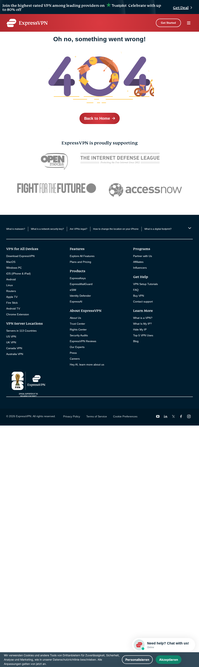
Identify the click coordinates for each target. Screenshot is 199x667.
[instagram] (189, 416)
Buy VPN (138, 295)
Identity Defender (80, 295)
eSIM (73, 289)
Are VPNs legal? (78, 229)
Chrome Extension (17, 314)
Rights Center (78, 329)
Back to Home (97, 118)
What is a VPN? (142, 317)
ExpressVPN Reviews (83, 341)
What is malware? (15, 229)
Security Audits (79, 335)
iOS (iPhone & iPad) (18, 273)
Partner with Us (142, 256)
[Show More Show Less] (189, 228)
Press (73, 352)
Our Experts (77, 347)
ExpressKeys (78, 278)
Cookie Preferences (125, 416)
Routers (11, 291)
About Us (75, 317)
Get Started (168, 22)
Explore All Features (82, 256)
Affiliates (138, 261)
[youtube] (158, 416)
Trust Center (77, 323)
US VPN (11, 336)
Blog (136, 341)
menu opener (189, 23)
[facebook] (181, 416)
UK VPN (11, 342)
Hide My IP (140, 329)
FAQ (136, 289)
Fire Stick (12, 302)
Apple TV (11, 296)
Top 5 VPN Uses (143, 335)
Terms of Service (96, 416)
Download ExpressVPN (20, 256)
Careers (75, 358)
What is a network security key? (47, 229)
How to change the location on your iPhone (116, 229)
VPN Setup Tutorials (145, 284)
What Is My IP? (142, 323)
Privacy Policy (71, 416)
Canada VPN (14, 348)
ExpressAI (76, 301)
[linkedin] (165, 416)
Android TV (13, 308)
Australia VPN (14, 354)
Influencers (140, 267)
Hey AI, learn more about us (87, 364)
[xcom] (173, 416)
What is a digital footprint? (158, 229)
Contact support (143, 301)
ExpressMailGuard (81, 284)
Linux (9, 285)
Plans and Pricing (80, 261)
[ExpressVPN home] (27, 23)
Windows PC (14, 267)
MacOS (10, 261)
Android (11, 279)
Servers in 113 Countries (21, 330)
